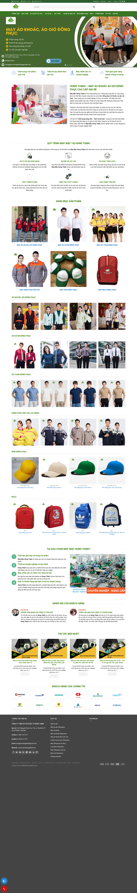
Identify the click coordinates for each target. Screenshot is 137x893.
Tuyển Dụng (99, 13)
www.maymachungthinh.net (27, 748)
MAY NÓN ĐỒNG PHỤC (68, 290)
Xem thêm (25, 674)
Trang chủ (96, 1)
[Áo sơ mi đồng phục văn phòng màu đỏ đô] (25, 354)
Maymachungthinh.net (30, 765)
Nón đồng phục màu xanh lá (83, 487)
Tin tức (109, 1)
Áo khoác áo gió (36, 13)
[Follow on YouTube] (30, 752)
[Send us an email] (124, 1)
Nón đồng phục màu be (54, 487)
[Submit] (93, 7)
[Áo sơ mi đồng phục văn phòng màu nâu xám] (82, 354)
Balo (91, 13)
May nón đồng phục (57, 753)
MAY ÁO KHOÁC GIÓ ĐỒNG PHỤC (29, 245)
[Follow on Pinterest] (20, 752)
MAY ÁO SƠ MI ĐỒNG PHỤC (68, 245)
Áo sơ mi (48, 13)
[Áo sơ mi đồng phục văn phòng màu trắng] (111, 354)
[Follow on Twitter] (122, 1)
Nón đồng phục (82, 13)
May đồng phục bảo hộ (58, 750)
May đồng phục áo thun (58, 743)
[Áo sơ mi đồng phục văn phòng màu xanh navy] (54, 354)
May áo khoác (55, 730)
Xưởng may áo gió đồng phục (60, 740)
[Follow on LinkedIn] (26, 752)
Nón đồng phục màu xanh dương (112, 487)
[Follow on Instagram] (120, 1)
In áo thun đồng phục (57, 747)
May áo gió (54, 724)
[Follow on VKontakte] (33, 752)
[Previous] (5, 42)
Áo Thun (57, 13)
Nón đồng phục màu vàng (25, 487)
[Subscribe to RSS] (23, 752)
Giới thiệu (103, 1)
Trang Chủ (16, 13)
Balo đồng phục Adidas (83, 532)
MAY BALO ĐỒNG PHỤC (107, 290)
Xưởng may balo (56, 756)
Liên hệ (115, 1)
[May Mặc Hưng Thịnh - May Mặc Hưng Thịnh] (21, 7)
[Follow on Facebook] (119, 1)
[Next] (132, 42)
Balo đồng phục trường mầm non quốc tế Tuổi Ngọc (111, 533)
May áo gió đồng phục (58, 727)
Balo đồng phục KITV (25, 532)
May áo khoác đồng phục (59, 733)
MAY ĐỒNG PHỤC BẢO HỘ (30, 290)
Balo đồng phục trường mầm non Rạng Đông (54, 533)
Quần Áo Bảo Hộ (69, 13)
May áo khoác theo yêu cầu (59, 737)
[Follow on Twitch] (36, 752)
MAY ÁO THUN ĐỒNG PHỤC (107, 245)
